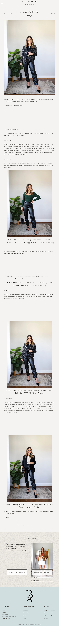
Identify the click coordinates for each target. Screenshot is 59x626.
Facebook (46, 613)
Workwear (4, 612)
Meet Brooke (25, 610)
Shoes (32, 242)
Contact (24, 616)
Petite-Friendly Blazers (36, 525)
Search (24, 619)
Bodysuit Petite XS (12, 242)
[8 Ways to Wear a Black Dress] (17, 548)
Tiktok (45, 616)
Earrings (51, 242)
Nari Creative (36, 624)
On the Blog (5, 607)
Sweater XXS (26, 285)
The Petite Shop (26, 613)
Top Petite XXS (47, 390)
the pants (17, 144)
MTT (40, 624)
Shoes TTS (24, 393)
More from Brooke (28, 607)
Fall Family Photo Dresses (23, 525)
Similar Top (42, 504)
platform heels (29, 406)
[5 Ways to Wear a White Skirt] (42, 577)
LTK (52, 613)
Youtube (52, 616)
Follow (46, 607)
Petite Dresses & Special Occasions (9, 617)
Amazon (53, 610)
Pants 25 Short (13, 240)
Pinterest (46, 619)
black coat (38, 165)
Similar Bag (24, 242)
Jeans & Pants (5, 614)
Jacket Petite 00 (33, 390)
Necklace (43, 242)
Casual (3, 610)
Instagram (46, 610)
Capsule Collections (6, 619)
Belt (16, 393)
